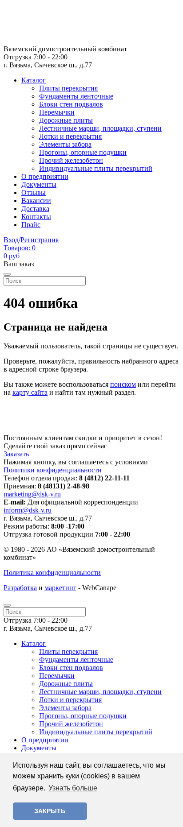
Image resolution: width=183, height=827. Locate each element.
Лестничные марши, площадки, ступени (100, 128)
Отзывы (33, 192)
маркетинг (60, 587)
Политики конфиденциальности (53, 470)
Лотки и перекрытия (70, 136)
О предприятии (44, 176)
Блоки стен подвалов (71, 104)
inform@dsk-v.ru (28, 510)
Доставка (35, 208)
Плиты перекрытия (68, 88)
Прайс (30, 224)
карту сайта (30, 392)
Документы (38, 184)
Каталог (33, 80)
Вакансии (36, 200)
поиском (123, 384)
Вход (11, 240)
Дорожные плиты (66, 120)
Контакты (36, 216)
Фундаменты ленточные (76, 96)
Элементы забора (65, 144)
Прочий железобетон (71, 160)
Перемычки (57, 112)
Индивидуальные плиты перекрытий (95, 168)
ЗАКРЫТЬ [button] (49, 811)
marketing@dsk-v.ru (32, 494)
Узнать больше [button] (72, 788)
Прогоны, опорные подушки (83, 152)
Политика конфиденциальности (52, 572)
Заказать (16, 454)
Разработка (20, 587)
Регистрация (39, 240)
